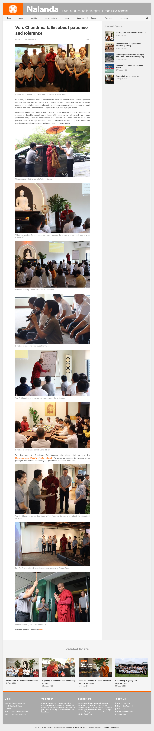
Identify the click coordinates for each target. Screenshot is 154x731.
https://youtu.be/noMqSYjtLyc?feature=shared (33, 458)
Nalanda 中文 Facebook (124, 706)
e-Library (8, 709)
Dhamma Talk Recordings (125, 711)
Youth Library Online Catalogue (15, 714)
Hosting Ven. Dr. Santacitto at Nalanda (22, 681)
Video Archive (121, 714)
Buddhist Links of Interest (13, 706)
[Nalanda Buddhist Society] (42, 9)
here (41, 630)
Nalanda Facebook (123, 703)
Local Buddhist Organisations (15, 703)
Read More (45, 712)
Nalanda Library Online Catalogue (16, 711)
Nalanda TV (120, 709)
